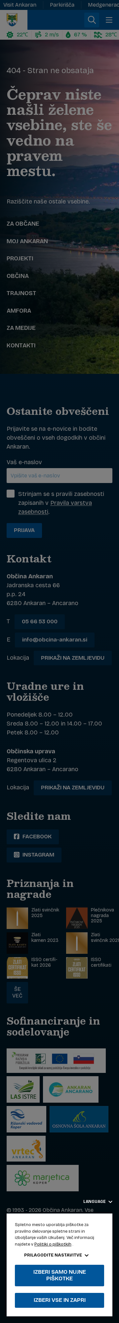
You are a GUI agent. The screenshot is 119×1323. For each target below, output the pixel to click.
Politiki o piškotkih (52, 1244)
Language (95, 1201)
